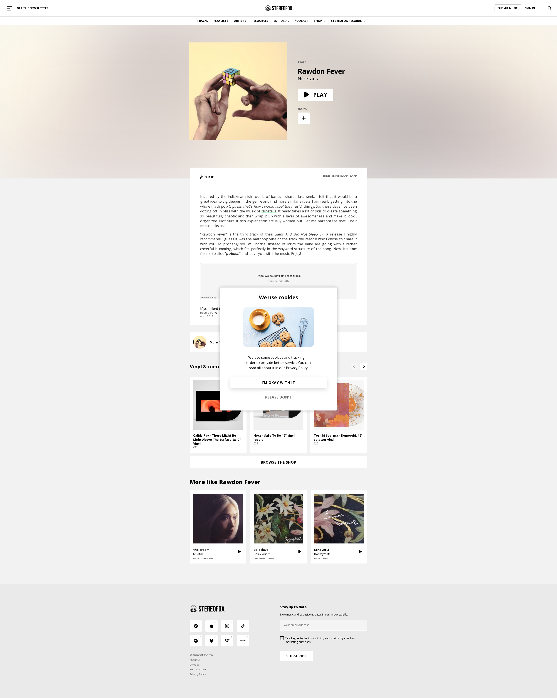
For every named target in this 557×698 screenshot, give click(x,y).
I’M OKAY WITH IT (278, 382)
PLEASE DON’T (278, 397)
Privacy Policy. (297, 367)
